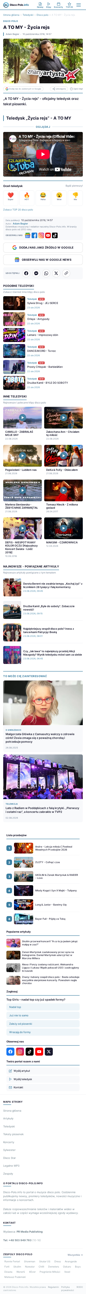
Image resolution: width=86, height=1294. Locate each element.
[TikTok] (55, 235)
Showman (29, 1261)
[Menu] (78, 5)
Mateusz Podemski (15, 1276)
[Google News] (27, 235)
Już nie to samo (18, 1015)
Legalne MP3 (11, 1165)
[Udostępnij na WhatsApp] (46, 273)
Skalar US (44, 1261)
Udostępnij (61, 89)
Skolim (17, 1266)
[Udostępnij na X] (56, 273)
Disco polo (42, 14)
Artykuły (8, 1118)
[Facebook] (34, 235)
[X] (49, 1052)
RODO (80, 1287)
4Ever (32, 1271)
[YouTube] (48, 235)
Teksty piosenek (13, 1134)
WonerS (20, 1271)
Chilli (41, 1266)
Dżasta (8, 1271)
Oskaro (67, 1266)
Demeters (53, 1266)
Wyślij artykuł (22, 1070)
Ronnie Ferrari (12, 1261)
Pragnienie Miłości (50, 1271)
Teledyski (28, 14)
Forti (6, 1266)
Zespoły (8, 1173)
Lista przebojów (16, 835)
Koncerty (8, 1142)
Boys (78, 1266)
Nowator (30, 1266)
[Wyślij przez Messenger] (36, 273)
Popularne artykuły (18, 931)
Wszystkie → (75, 1254)
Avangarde (71, 1261)
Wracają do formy (20, 1032)
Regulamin (53, 1287)
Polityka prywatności (67, 1289)
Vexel (67, 1271)
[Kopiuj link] (66, 273)
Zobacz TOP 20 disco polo (18, 209)
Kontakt (18, 1087)
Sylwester (9, 1149)
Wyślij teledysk (23, 1079)
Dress (57, 1261)
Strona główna (11, 14)
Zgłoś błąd (78, 89)
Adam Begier (12, 34)
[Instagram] (41, 235)
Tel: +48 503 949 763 (22, 1240)
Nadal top (15, 1007)
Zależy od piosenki (20, 1023)
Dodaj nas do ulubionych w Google (25, 89)
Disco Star (9, 1157)
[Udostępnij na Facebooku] (26, 273)
